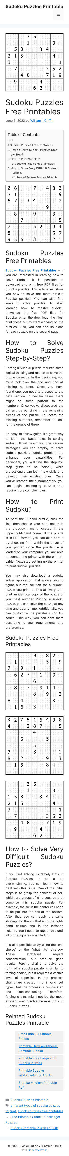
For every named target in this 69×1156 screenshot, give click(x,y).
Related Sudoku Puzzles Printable (37, 177)
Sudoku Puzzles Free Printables (31, 145)
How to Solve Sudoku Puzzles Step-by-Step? (34, 152)
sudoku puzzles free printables (40, 1111)
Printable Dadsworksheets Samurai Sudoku (38, 1048)
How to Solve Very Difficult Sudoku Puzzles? (34, 171)
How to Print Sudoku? (25, 159)
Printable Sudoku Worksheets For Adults (35, 1073)
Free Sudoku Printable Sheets (35, 1036)
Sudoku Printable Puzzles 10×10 (34, 1128)
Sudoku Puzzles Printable (34, 6)
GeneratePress (37, 1150)
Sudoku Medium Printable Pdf (38, 1085)
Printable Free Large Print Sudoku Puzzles (37, 1060)
